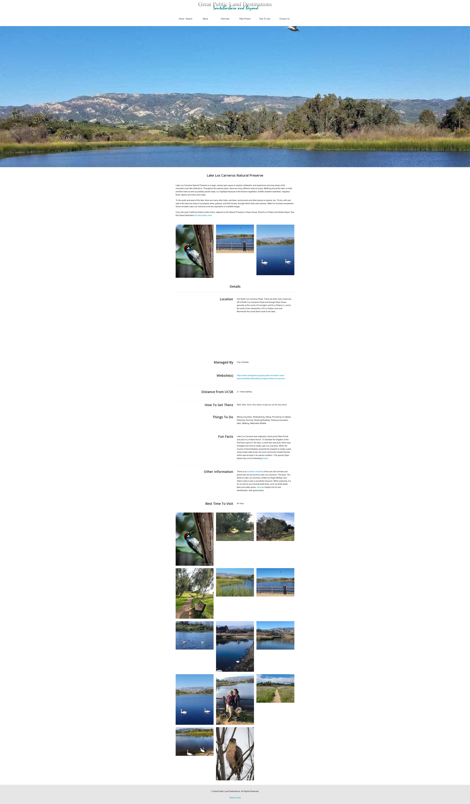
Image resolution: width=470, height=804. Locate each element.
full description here (203, 215)
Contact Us (284, 18)
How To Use (264, 18)
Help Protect (245, 18)
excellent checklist (255, 471)
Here (259, 487)
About (205, 18)
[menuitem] (185, 18)
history (265, 458)
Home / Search (185, 18)
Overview (225, 18)
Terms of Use (235, 797)
